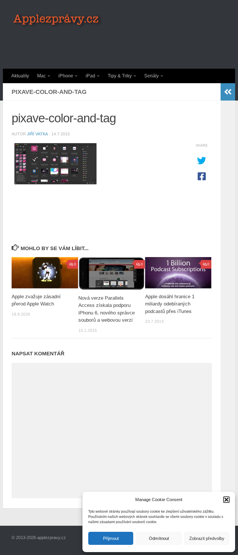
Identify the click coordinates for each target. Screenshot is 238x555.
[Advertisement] (120, 45)
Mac (41, 75)
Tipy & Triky (120, 75)
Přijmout (111, 538)
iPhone (65, 75)
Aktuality (20, 75)
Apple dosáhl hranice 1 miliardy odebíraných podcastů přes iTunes (169, 304)
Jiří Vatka (37, 134)
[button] (226, 500)
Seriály (151, 75)
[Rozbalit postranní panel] (228, 92)
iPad (90, 75)
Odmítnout (159, 538)
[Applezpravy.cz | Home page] (58, 20)
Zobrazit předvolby (206, 538)
